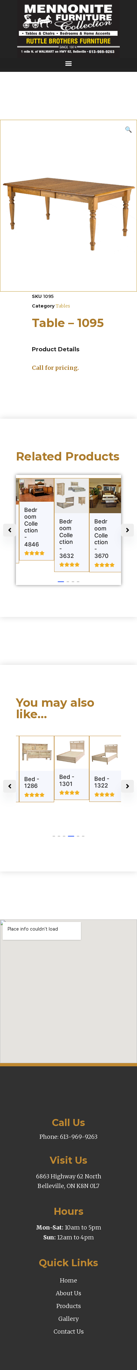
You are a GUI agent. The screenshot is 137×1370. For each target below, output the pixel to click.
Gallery (68, 1318)
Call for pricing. (55, 367)
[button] (68, 63)
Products (68, 1306)
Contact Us (69, 1331)
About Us (68, 1293)
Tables (63, 306)
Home (68, 1280)
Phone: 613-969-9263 (68, 1136)
